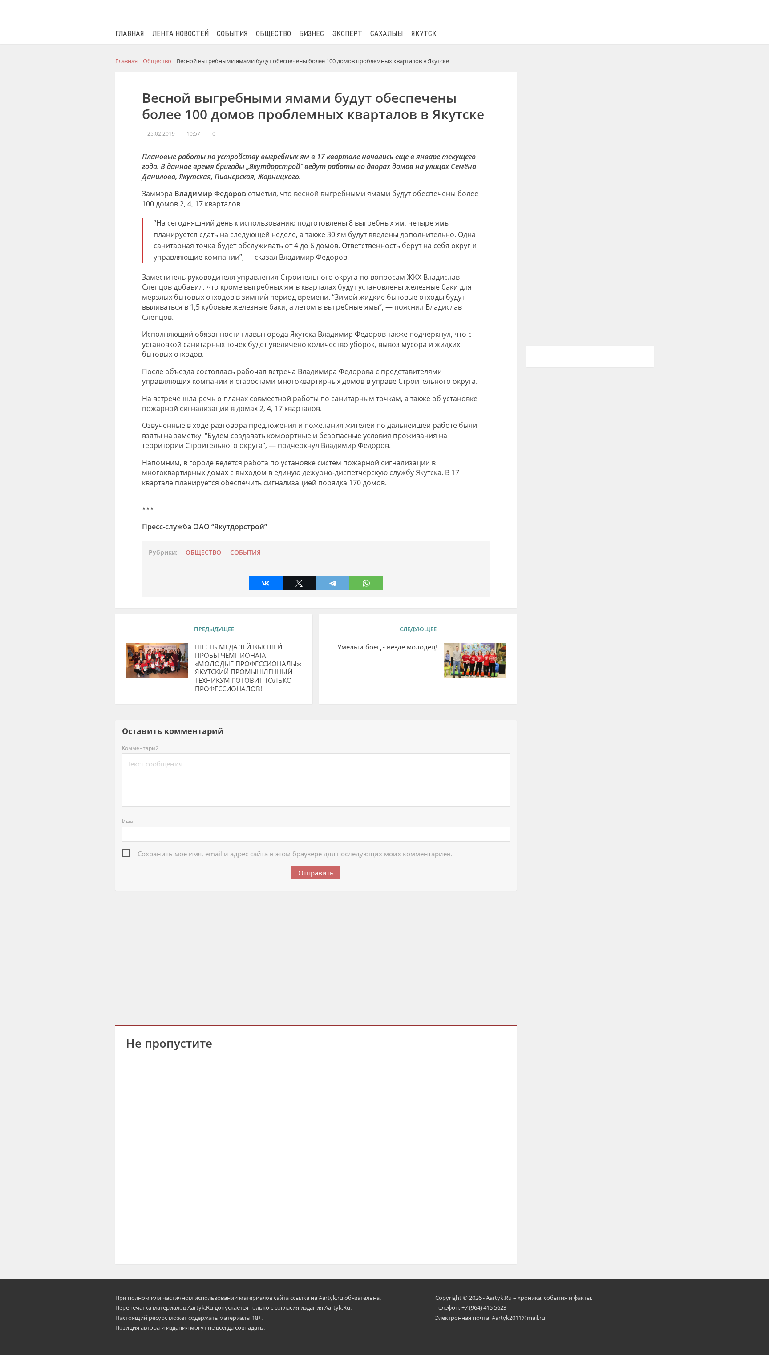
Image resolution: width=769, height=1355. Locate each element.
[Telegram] (332, 583)
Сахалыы (386, 33)
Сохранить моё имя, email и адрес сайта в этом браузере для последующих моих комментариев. (295, 853)
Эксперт (347, 33)
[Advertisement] (316, 956)
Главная (129, 33)
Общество (273, 33)
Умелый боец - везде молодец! (387, 647)
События (232, 33)
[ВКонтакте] (266, 583)
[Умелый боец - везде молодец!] (475, 660)
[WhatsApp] (366, 583)
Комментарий (140, 748)
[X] (299, 583)
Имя (127, 821)
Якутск (424, 33)
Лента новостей (180, 33)
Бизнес (311, 33)
